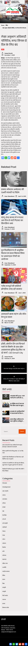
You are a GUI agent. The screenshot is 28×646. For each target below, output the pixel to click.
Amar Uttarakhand (9, 196)
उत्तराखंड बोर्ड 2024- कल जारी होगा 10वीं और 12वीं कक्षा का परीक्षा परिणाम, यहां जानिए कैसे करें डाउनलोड (17, 397)
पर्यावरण (4, 543)
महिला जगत (5, 563)
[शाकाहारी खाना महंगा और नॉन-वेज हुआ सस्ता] (14, 303)
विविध (3, 49)
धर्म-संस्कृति (5, 523)
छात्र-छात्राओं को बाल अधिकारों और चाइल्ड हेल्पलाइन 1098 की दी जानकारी (12, 446)
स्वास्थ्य (4, 599)
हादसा (3, 603)
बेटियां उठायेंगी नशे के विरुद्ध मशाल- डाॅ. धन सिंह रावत (12, 452)
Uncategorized (6, 487)
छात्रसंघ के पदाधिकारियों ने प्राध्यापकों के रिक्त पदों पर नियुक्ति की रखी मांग (17, 412)
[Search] (10, 19)
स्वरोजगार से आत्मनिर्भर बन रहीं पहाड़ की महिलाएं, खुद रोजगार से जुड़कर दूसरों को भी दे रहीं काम (13, 464)
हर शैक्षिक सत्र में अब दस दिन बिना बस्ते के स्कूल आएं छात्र (17, 405)
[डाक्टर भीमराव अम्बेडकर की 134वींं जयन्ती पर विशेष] (14, 179)
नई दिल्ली (4, 527)
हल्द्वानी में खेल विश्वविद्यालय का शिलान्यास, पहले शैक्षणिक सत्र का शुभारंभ (17, 2)
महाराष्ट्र (4, 559)
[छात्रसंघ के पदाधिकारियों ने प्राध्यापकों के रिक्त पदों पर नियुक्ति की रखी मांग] (5, 412)
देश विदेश (4, 515)
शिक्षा (3, 583)
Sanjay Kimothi (9, 53)
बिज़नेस (4, 547)
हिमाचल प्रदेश (5, 607)
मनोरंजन (4, 555)
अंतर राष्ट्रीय (5, 491)
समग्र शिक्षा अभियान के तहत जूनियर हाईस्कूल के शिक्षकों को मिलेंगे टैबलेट (17, 420)
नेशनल (3, 531)
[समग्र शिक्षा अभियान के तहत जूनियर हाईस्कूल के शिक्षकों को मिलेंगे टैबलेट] (5, 420)
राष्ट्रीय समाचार (6, 571)
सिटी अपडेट (5, 595)
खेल (3, 511)
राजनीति (4, 567)
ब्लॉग (3, 551)
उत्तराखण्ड (4, 499)
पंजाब (3, 535)
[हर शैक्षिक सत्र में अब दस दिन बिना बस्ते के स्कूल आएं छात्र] (5, 404)
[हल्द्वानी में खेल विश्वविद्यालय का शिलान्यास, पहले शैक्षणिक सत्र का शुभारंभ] (8, 2)
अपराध (3, 495)
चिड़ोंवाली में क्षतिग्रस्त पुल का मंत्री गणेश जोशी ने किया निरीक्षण (13, 470)
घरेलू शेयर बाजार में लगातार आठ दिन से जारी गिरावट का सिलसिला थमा (12, 220)
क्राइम (3, 507)
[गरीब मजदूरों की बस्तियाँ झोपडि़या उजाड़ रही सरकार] (14, 275)
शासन (3, 579)
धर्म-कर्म (4, 519)
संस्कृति (4, 587)
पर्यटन (3, 539)
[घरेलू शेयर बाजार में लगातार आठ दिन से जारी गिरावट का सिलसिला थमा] (14, 207)
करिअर (4, 503)
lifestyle (4, 483)
